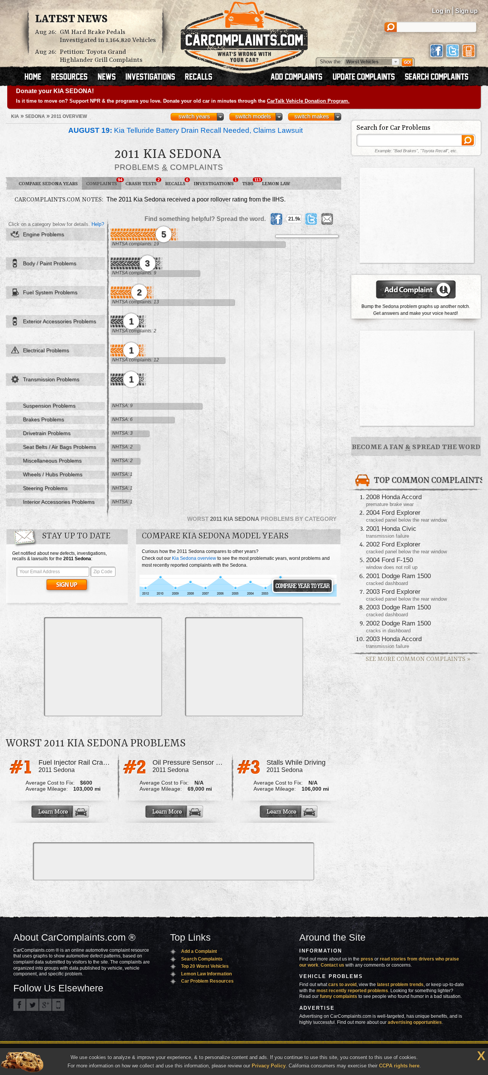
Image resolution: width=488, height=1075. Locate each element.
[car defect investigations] (153, 77)
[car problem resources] (73, 77)
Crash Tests (142, 182)
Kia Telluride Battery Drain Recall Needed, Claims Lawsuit (185, 130)
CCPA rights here (399, 1066)
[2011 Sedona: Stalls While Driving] (289, 812)
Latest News (71, 19)
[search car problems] (440, 77)
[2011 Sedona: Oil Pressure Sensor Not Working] (175, 812)
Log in (441, 11)
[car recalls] (199, 77)
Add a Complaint (199, 951)
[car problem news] (110, 77)
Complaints (103, 182)
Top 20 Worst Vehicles (205, 966)
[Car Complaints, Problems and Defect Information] (244, 34)
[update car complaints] (367, 77)
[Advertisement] (103, 666)
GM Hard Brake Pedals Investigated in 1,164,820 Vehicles (108, 36)
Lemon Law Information (206, 974)
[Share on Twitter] (311, 219)
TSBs (250, 182)
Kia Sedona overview (194, 558)
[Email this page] (327, 219)
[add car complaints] (299, 77)
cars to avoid (342, 984)
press (367, 959)
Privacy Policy (269, 1066)
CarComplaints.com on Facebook (19, 1005)
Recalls (176, 182)
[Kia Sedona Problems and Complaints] (238, 595)
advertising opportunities (415, 1022)
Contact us (332, 965)
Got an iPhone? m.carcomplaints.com (58, 1005)
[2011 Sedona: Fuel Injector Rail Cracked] (61, 812)
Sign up (466, 11)
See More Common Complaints (418, 659)
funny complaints (338, 996)
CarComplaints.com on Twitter (32, 1005)
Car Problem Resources (207, 981)
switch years (194, 116)
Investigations (215, 182)
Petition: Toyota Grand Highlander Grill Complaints (101, 56)
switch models (253, 116)
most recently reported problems (352, 990)
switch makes (311, 116)
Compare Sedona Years (48, 184)
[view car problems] (36, 77)
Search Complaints (202, 959)
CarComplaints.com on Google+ (45, 1005)
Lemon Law (276, 184)
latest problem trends (400, 984)
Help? (98, 224)
